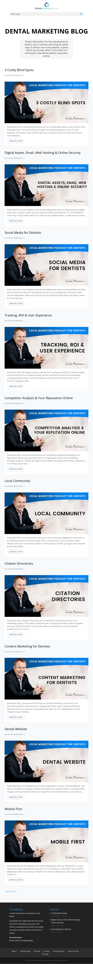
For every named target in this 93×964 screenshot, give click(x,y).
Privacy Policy (58, 951)
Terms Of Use (73, 951)
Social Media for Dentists (23, 232)
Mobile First (13, 809)
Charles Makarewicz (15, 75)
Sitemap (45, 954)
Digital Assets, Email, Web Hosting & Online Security (43, 152)
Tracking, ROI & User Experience (28, 315)
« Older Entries (11, 891)
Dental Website (16, 729)
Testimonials (25, 951)
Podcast (37, 951)
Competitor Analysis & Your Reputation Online (39, 398)
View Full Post (16, 141)
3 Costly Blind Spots (19, 70)
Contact (46, 951)
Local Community (17, 481)
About (14, 951)
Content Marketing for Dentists (27, 646)
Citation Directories (19, 563)
